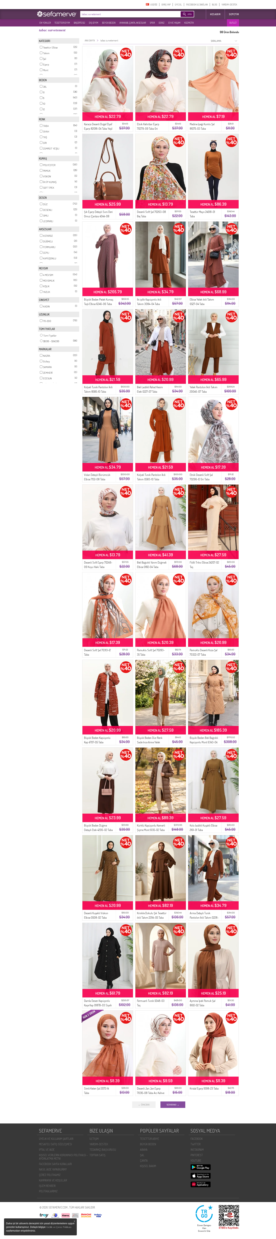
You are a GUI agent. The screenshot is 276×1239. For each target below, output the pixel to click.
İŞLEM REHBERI (47, 1185)
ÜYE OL (178, 4)
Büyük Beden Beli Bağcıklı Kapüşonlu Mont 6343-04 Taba (204, 742)
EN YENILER (45, 22)
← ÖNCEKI (144, 1104)
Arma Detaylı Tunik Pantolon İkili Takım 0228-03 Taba (204, 917)
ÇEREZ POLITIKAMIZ (50, 1175)
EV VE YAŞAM (174, 22)
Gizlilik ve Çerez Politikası (59, 1227)
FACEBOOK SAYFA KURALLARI (55, 1164)
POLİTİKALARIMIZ (48, 1191)
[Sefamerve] (57, 14)
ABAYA (143, 1149)
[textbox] (124, 14)
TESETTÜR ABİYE (149, 1138)
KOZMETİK (189, 22)
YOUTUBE (196, 1160)
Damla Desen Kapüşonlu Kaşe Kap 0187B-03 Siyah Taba (98, 1005)
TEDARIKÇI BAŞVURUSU (103, 1149)
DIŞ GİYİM (93, 22)
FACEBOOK (197, 1138)
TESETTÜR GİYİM (62, 22)
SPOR (152, 22)
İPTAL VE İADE (47, 1149)
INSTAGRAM (197, 1149)
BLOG (214, 4)
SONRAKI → (172, 1104)
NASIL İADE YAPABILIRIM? (53, 1169)
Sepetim (234, 14)
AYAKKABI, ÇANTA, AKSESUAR (132, 22)
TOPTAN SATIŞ (97, 1155)
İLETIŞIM (94, 1138)
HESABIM (215, 14)
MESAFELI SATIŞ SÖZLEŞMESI (55, 1144)
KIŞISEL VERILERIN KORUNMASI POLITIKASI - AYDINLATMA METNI (63, 1156)
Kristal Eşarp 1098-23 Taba (204, 1088)
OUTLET (233, 22)
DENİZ (161, 22)
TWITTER (195, 1144)
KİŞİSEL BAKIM (148, 1166)
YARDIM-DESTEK (229, 4)
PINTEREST (197, 1155)
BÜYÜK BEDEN (109, 22)
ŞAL (142, 1155)
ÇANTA (144, 1160)
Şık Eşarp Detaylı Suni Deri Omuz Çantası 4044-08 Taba (98, 216)
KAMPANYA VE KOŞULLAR (53, 1180)
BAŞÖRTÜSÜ (79, 22)
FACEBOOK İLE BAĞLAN (197, 4)
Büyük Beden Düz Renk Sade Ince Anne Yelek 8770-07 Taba (149, 742)
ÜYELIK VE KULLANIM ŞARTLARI (56, 1138)
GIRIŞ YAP (166, 4)
